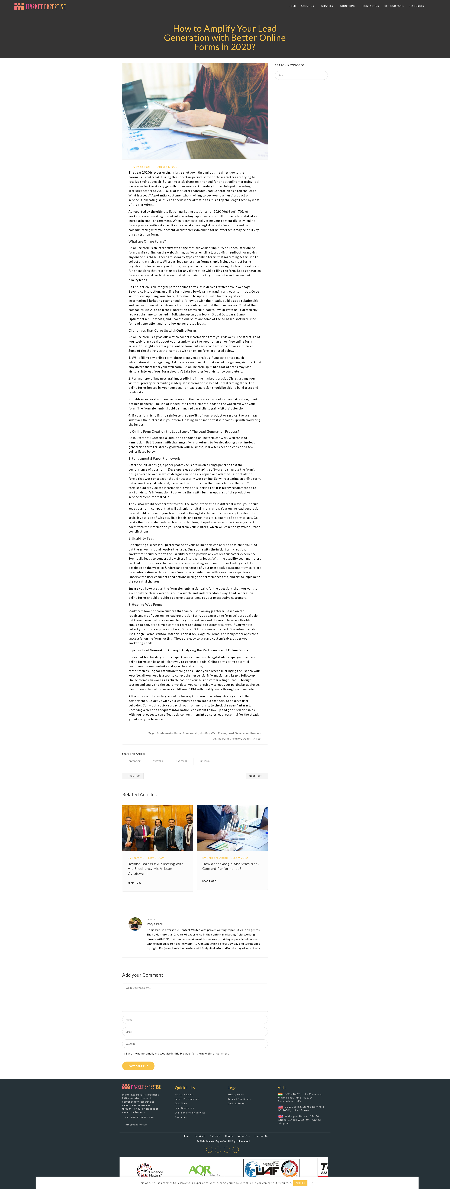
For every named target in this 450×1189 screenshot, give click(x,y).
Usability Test (252, 738)
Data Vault (181, 1103)
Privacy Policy (236, 1094)
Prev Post (134, 775)
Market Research (184, 1094)
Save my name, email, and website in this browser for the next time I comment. (178, 1053)
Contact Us (262, 1135)
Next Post (255, 775)
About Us (244, 1135)
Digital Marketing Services (190, 1112)
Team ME (138, 857)
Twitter (158, 761)
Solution (215, 1135)
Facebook (135, 761)
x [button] (313, 1182)
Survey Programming (187, 1099)
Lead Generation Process (244, 733)
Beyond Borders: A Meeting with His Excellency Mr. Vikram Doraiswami (156, 868)
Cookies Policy (236, 1103)
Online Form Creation (227, 738)
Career (229, 1135)
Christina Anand (217, 857)
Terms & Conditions (239, 1099)
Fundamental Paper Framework (177, 733)
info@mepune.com (136, 1124)
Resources (181, 1117)
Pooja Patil (143, 166)
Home (186, 1135)
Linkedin (205, 761)
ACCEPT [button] (300, 1183)
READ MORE (134, 882)
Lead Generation (184, 1108)
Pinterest (181, 761)
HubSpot (229, 211)
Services (200, 1135)
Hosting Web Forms (213, 733)
